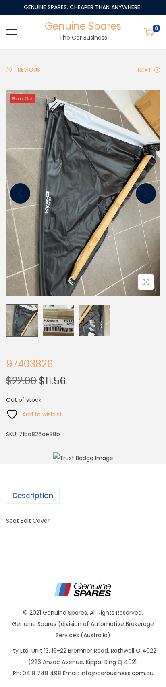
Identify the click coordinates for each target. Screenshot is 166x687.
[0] (149, 32)
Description (32, 495)
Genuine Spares (83, 26)
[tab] (83, 496)
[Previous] (20, 193)
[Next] (146, 193)
